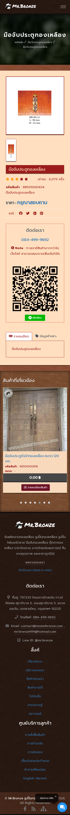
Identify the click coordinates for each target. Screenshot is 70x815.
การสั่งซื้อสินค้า (35, 735)
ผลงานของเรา (35, 562)
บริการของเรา (35, 670)
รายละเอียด (20, 336)
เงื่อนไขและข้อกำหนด (35, 761)
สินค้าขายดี (35, 687)
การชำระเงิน (35, 743)
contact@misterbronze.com (42, 626)
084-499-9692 (35, 239)
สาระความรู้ (35, 705)
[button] (21, 503)
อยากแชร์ (35, 713)
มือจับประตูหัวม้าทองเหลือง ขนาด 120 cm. (32, 458)
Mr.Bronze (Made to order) (35, 570)
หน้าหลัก (19, 42)
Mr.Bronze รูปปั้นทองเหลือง (27, 798)
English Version (35, 778)
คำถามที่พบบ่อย (35, 769)
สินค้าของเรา (35, 678)
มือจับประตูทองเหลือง (40, 42)
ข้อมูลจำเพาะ (47, 336)
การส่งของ (35, 752)
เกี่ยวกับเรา (35, 661)
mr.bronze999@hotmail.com (35, 631)
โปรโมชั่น (35, 696)
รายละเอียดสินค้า (37, 487)
